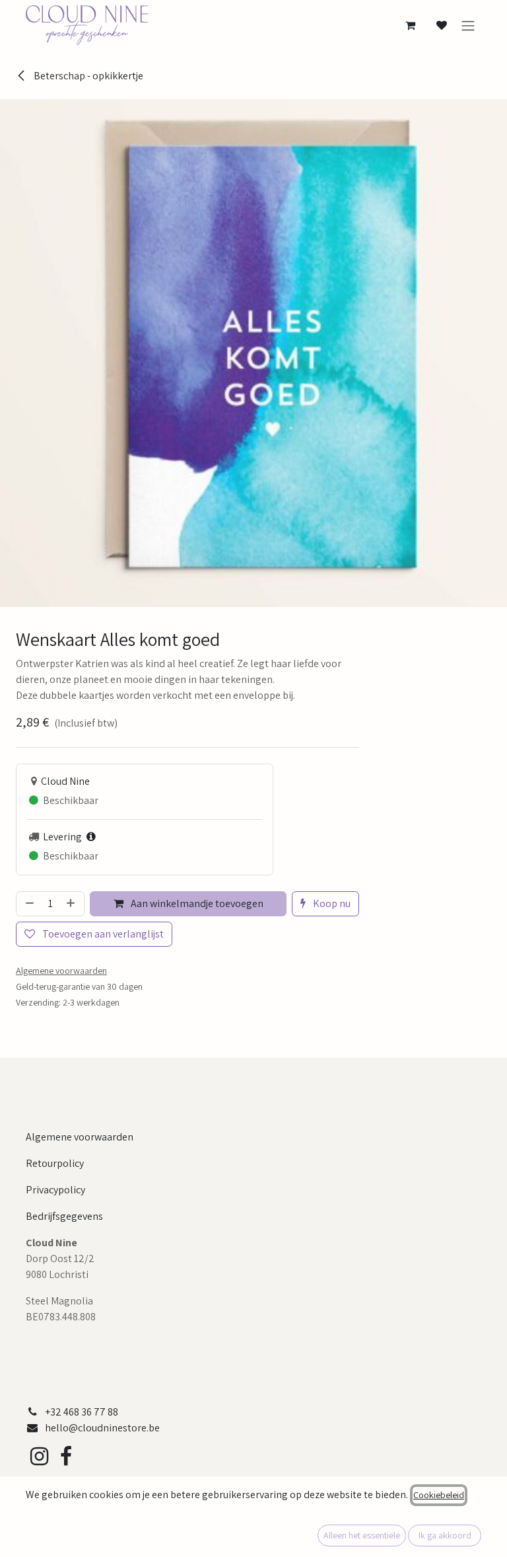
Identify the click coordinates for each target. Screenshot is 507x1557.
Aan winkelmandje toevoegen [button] (196, 903)
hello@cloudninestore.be (102, 1428)
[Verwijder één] (28, 904)
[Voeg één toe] (72, 904)
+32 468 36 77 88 (81, 1412)
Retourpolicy (55, 1163)
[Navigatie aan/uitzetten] (468, 25)
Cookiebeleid (438, 1495)
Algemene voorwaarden (79, 1137)
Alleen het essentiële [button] (361, 1535)
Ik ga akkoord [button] (445, 1535)
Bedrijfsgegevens (64, 1216)
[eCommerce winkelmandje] (410, 25)
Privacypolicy (55, 1190)
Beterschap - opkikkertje (87, 76)
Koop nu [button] (331, 903)
